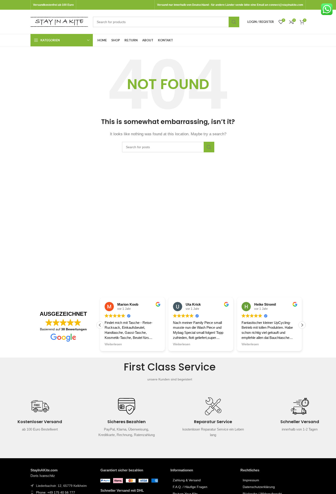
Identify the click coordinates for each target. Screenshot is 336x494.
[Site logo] (59, 21)
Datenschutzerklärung (259, 487)
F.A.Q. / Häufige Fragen (190, 487)
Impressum (251, 480)
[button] (302, 325)
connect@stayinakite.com (286, 4)
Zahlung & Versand (187, 480)
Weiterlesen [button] (113, 344)
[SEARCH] (234, 22)
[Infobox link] (40, 417)
